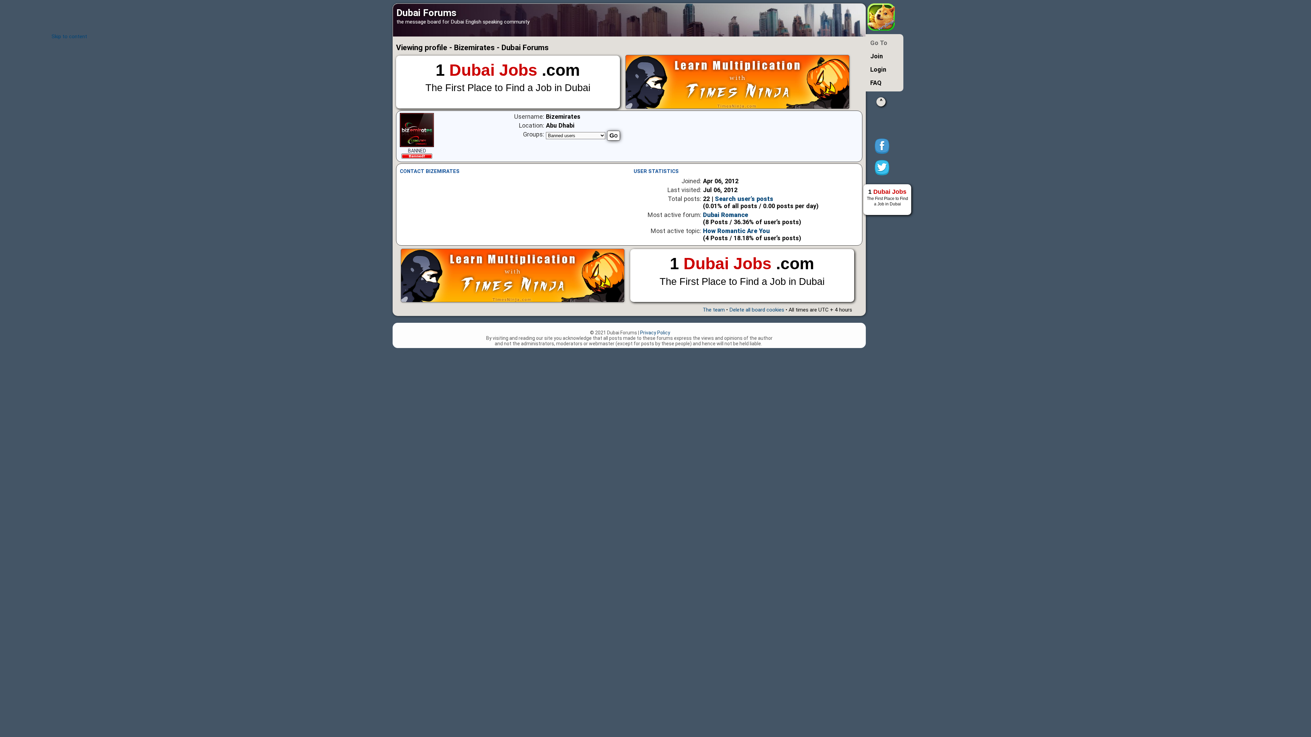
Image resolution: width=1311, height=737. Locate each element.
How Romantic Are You (736, 230)
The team (714, 310)
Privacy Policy (655, 332)
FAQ (876, 82)
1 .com (507, 77)
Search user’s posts (744, 198)
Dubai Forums (426, 12)
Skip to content (69, 36)
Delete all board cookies (756, 310)
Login (878, 69)
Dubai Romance (725, 214)
